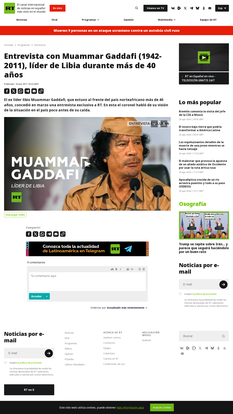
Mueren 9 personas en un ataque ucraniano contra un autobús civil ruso (117, 30)
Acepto (200, 293)
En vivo (57, 8)
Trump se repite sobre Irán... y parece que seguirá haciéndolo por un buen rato (204, 248)
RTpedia (69, 359)
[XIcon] (185, 8)
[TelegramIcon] (191, 8)
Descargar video (15, 214)
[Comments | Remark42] (87, 288)
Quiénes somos (112, 337)
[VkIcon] (173, 8)
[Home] (9, 8)
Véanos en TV (155, 8)
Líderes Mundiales (75, 364)
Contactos (109, 343)
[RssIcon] (224, 348)
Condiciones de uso (114, 364)
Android (146, 340)
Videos (68, 348)
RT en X (29, 390)
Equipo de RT (208, 20)
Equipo (107, 348)
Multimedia (165, 20)
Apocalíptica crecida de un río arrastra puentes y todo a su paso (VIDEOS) (202, 183)
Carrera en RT (111, 358)
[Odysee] (194, 348)
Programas (89, 20)
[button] (87, 164)
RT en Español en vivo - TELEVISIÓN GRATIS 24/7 (198, 78)
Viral (54, 20)
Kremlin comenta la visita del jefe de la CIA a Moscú (202, 113)
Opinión (129, 20)
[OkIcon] (203, 8)
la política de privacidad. (204, 294)
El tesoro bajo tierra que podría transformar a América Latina (200, 128)
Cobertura (109, 353)
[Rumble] (179, 8)
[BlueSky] (197, 8)
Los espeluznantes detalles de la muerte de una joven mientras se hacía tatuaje (201, 145)
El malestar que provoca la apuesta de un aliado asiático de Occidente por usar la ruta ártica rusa (203, 164)
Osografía (192, 204)
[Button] (137, 8)
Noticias (21, 20)
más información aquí (130, 407)
